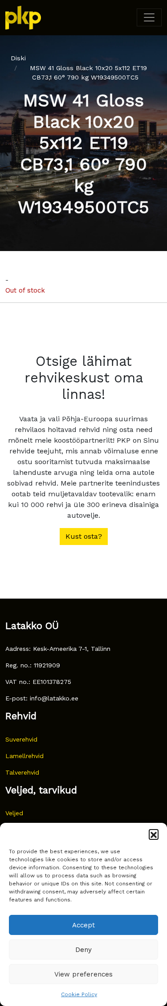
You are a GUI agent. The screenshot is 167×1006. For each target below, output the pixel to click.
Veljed (14, 813)
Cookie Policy (79, 994)
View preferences (83, 974)
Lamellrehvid (24, 755)
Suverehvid (21, 739)
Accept (83, 925)
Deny (83, 950)
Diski (18, 58)
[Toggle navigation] (149, 17)
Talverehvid (22, 772)
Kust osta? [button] (83, 536)
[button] (153, 834)
